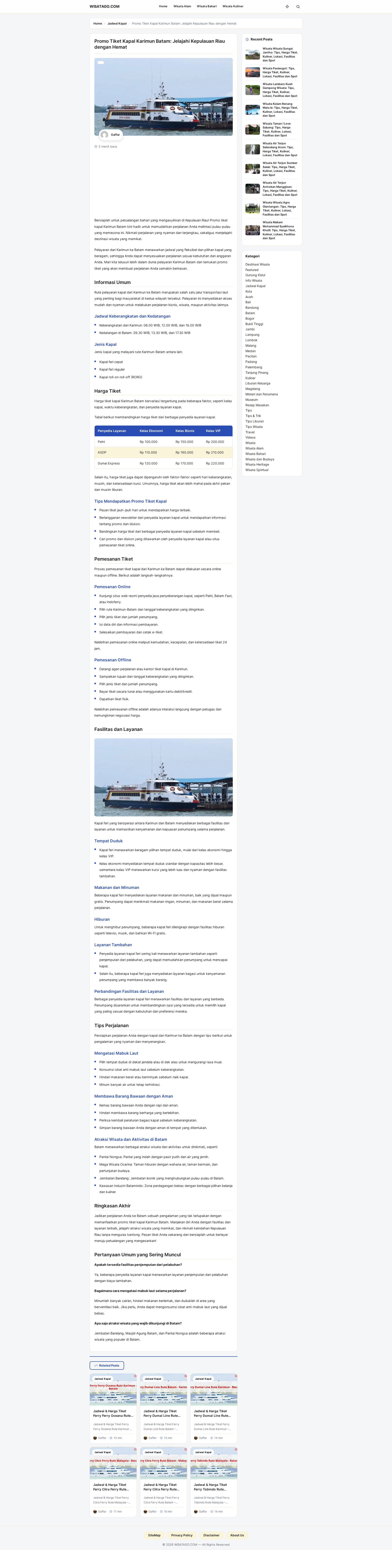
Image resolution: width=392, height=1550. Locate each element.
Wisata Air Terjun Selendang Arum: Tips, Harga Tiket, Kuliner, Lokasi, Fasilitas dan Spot (280, 149)
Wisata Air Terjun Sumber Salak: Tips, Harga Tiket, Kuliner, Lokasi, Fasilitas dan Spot (280, 168)
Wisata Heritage (257, 464)
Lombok (251, 340)
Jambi (250, 329)
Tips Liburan (254, 421)
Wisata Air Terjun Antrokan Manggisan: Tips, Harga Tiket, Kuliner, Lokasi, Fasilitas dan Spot (280, 188)
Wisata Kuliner (233, 6)
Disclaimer (211, 1535)
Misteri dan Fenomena (261, 394)
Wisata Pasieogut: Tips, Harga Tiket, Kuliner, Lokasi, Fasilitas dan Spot (280, 72)
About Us (237, 1535)
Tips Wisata (254, 427)
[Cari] (298, 6)
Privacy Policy (182, 1535)
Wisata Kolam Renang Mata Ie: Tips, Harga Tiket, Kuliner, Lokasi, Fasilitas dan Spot (280, 109)
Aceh (249, 297)
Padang (251, 362)
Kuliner (250, 378)
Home (163, 6)
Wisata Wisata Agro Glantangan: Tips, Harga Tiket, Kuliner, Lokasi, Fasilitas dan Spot (279, 208)
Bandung (252, 307)
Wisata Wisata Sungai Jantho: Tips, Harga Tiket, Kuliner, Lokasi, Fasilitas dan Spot (280, 54)
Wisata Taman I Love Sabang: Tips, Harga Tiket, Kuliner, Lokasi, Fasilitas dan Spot (277, 129)
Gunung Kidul (255, 275)
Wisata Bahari (206, 6)
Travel (250, 432)
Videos (250, 437)
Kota (248, 291)
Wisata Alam (182, 6)
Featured (252, 270)
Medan (250, 351)
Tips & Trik (253, 416)
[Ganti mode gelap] (287, 6)
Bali (248, 302)
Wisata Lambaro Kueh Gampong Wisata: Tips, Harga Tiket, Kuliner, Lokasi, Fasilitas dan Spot (280, 90)
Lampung (252, 334)
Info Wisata (253, 280)
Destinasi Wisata (257, 264)
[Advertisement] (163, 185)
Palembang (253, 367)
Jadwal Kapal (117, 23)
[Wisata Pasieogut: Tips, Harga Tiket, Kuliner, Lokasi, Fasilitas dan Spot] (252, 72)
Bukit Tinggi (254, 324)
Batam (250, 313)
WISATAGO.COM (105, 6)
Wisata (250, 443)
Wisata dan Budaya (259, 459)
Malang (250, 345)
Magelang (252, 389)
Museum (251, 399)
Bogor (249, 318)
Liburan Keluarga (257, 383)
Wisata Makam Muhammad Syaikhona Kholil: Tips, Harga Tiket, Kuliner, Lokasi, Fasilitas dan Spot (279, 230)
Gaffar (115, 134)
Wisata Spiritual (256, 470)
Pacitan (251, 356)
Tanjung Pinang (256, 372)
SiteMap (154, 1535)
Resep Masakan (257, 405)
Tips (248, 410)
